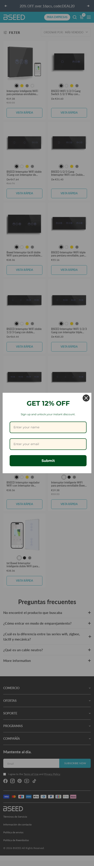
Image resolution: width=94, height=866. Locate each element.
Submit (48, 461)
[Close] (86, 398)
